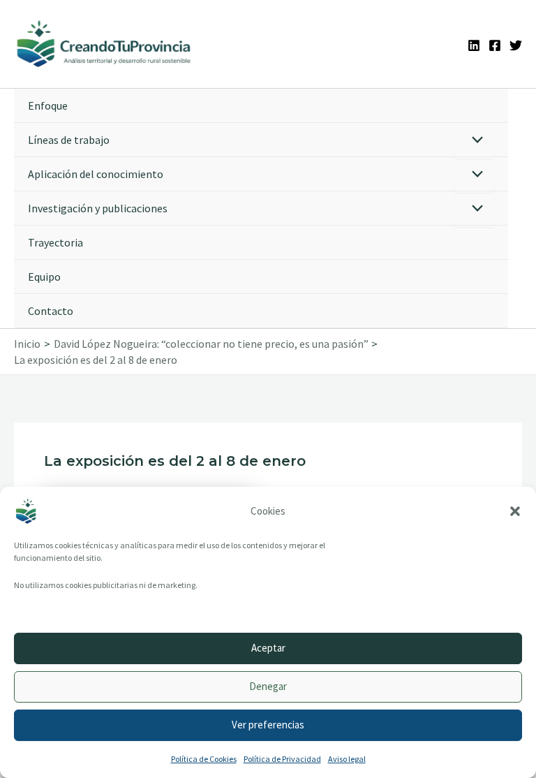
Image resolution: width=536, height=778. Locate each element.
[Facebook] (495, 45)
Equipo (44, 277)
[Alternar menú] (474, 141)
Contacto (50, 311)
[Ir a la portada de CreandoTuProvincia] (104, 44)
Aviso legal (347, 759)
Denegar (268, 686)
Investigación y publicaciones (98, 208)
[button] (515, 511)
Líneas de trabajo (69, 140)
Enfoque (48, 105)
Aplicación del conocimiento (95, 174)
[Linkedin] (474, 45)
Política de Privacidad (282, 759)
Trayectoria (55, 242)
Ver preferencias (268, 724)
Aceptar (268, 647)
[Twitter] (515, 45)
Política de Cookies (204, 759)
